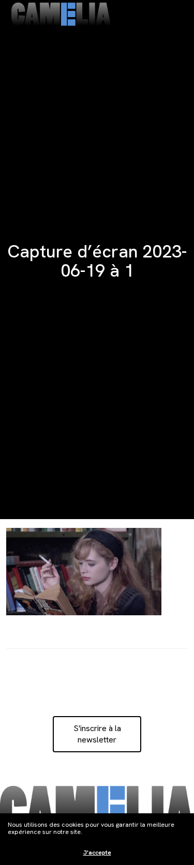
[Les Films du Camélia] (61, 14)
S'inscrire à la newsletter (97, 734)
